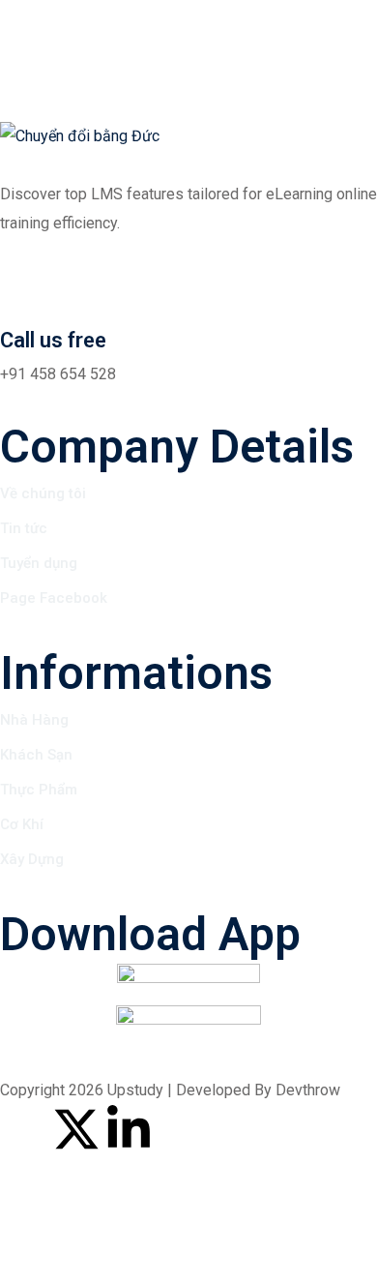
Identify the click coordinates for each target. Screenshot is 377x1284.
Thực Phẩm (38, 789)
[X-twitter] (76, 1129)
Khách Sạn (36, 754)
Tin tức (23, 528)
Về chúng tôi (43, 493)
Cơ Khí (22, 824)
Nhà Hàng (34, 720)
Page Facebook (53, 598)
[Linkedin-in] (128, 1129)
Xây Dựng (32, 859)
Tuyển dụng (38, 563)
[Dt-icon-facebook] (24, 1129)
